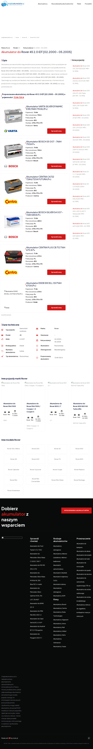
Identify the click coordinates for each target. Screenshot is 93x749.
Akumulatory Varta (59, 635)
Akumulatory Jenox (59, 623)
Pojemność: (32, 112)
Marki (79, 4)
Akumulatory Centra (60, 608)
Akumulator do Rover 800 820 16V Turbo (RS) (80, 406)
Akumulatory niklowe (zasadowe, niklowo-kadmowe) (60, 557)
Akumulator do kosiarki (84, 555)
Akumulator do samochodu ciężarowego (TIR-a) (83, 582)
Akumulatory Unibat (59, 631)
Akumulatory (42, 4)
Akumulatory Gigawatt (60, 620)
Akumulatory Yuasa (59, 646)
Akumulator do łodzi (83, 559)
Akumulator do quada (84, 570)
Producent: (32, 125)
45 (21, 335)
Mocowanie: (31, 120)
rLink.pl (15, 738)
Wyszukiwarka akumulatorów (62, 4)
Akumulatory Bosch (59, 604)
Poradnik (88, 4)
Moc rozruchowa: (33, 115)
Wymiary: (34, 123)
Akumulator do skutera (84, 574)
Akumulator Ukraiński (60, 573)
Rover (8, 48)
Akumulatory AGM (59, 596)
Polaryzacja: (31, 118)
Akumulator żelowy (59, 584)
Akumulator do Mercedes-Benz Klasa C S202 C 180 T (37, 557)
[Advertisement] (46, 21)
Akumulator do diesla (83, 551)
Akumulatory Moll (59, 627)
